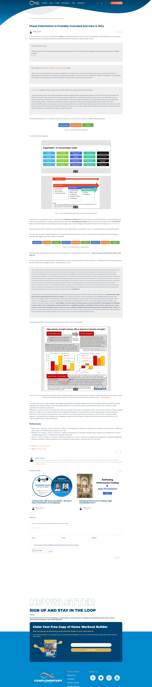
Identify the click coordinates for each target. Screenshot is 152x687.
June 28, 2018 (36, 32)
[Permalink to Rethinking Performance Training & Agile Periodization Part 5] (100, 486)
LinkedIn (120, 462)
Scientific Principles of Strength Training (54, 68)
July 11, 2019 (85, 509)
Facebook (43, 464)
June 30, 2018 (38, 509)
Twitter (38, 464)
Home (30, 18)
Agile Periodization (113, 224)
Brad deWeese (35, 90)
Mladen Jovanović (37, 31)
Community (81, 3)
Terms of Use (73, 683)
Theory (44, 449)
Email (115, 462)
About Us (71, 675)
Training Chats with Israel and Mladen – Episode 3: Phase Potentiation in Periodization (52, 502)
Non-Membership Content (43, 446)
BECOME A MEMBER (116, 3)
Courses (44, 3)
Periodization (39, 449)
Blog (51, 3)
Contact (70, 679)
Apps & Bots (65, 3)
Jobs (73, 3)
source (34, 55)
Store (57, 3)
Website (94, 538)
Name (34, 538)
